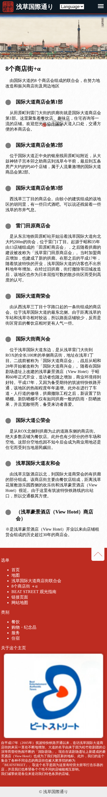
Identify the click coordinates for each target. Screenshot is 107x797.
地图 (15, 575)
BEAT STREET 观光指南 (33, 591)
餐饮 (15, 622)
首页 (15, 570)
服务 (15, 633)
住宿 (15, 638)
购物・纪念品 (23, 627)
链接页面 (19, 597)
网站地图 (19, 602)
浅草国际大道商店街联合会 (36, 581)
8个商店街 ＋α (24, 586)
